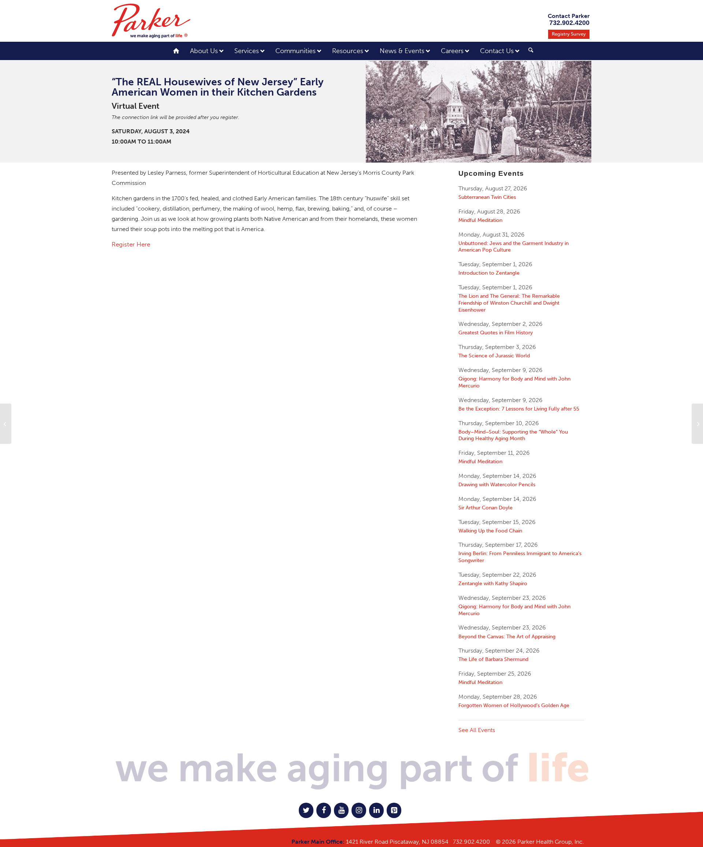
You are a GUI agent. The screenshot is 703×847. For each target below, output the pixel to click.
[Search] (530, 51)
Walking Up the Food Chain (490, 530)
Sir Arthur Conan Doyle (485, 507)
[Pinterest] (394, 810)
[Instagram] (359, 810)
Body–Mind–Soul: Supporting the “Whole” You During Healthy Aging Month (513, 435)
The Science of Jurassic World (494, 355)
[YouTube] (341, 810)
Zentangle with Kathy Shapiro (492, 583)
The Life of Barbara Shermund (493, 659)
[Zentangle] (697, 424)
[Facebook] (323, 810)
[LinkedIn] (376, 810)
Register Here (131, 244)
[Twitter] (306, 810)
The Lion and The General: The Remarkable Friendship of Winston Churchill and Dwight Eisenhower (509, 303)
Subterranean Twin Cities (487, 197)
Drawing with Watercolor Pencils (496, 484)
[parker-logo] (151, 21)
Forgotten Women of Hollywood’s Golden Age (513, 705)
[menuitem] (528, 52)
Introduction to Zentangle (489, 273)
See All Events (476, 730)
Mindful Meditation (480, 220)
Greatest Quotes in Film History (495, 332)
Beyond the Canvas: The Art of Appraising (506, 636)
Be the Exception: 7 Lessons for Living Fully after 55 (518, 408)
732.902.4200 (471, 841)
